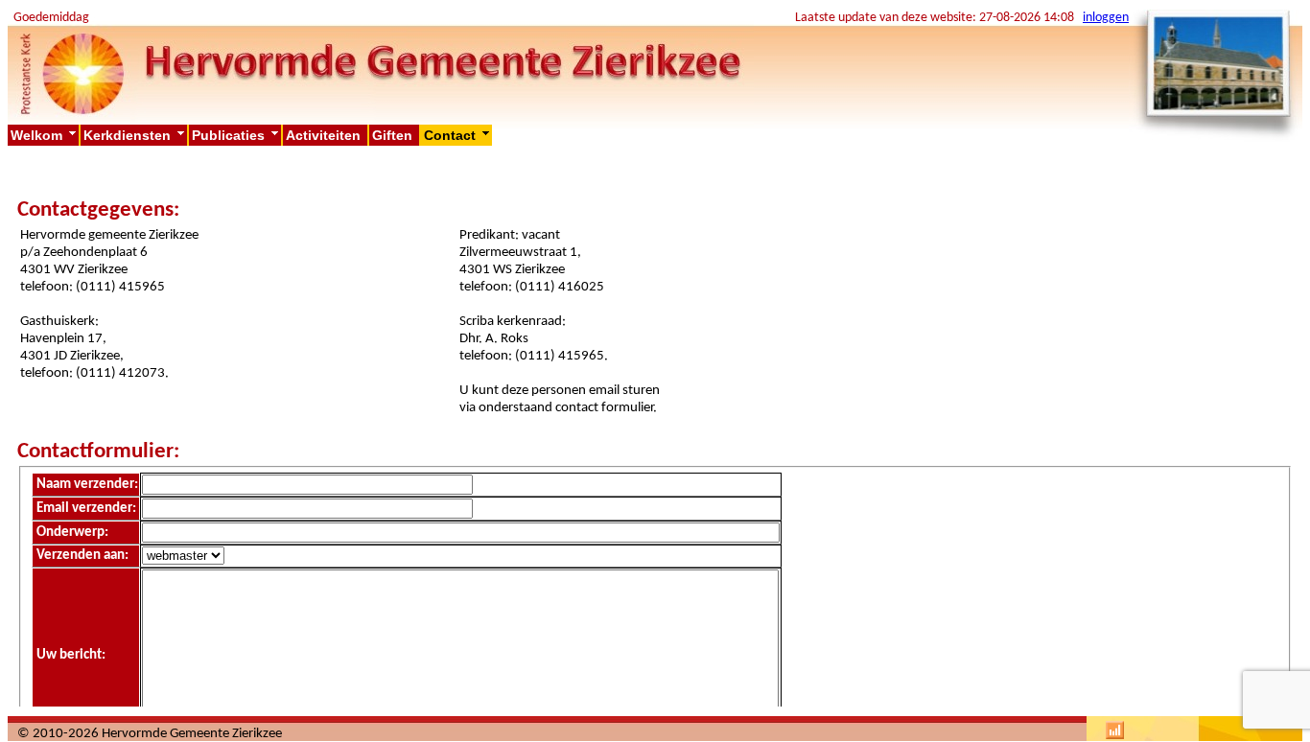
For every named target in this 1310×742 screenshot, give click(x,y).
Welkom (45, 135)
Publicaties (236, 135)
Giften (394, 135)
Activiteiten (325, 135)
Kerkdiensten (135, 135)
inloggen (1106, 18)
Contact (458, 135)
